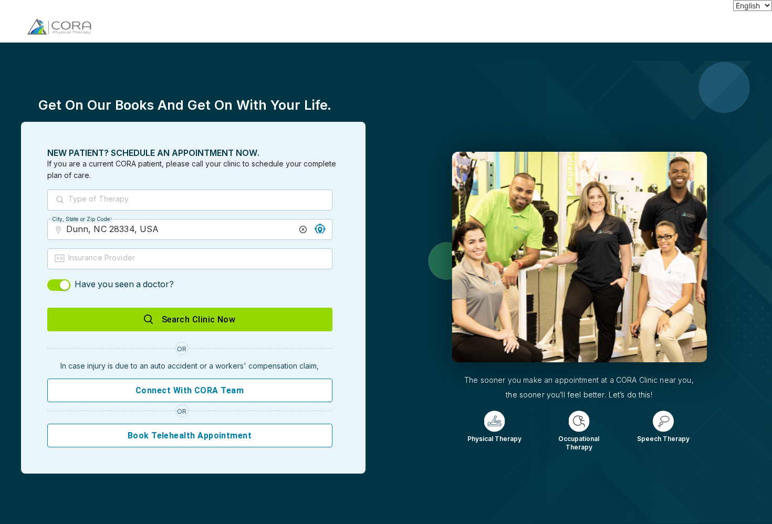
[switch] (58, 285)
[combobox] (199, 200)
